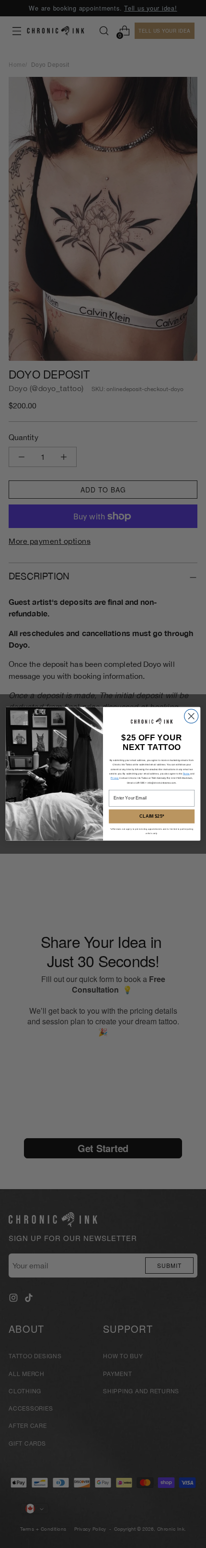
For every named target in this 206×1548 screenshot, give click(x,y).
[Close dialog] (191, 716)
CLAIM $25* (151, 816)
